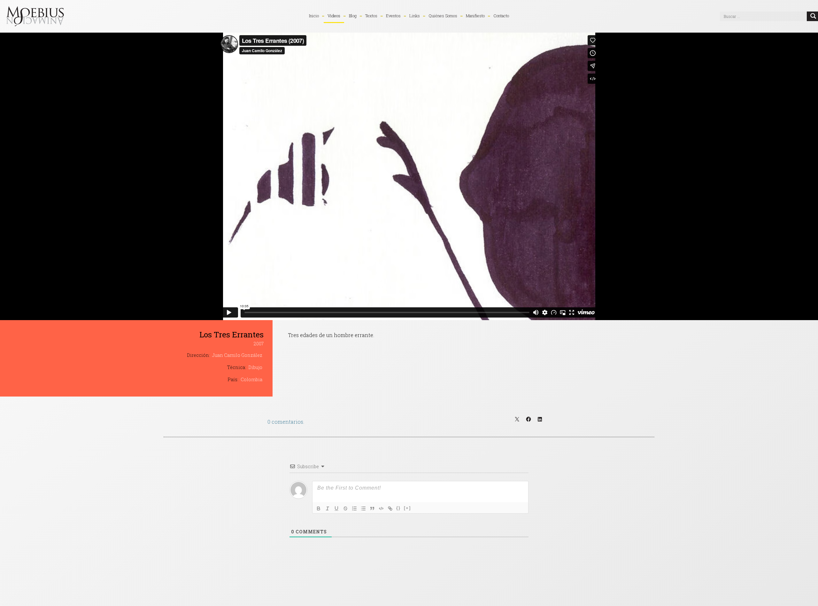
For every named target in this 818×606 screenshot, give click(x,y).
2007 (259, 344)
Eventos (393, 16)
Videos (334, 16)
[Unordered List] (363, 508)
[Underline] (336, 508)
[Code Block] (381, 508)
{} (398, 508)
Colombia (251, 379)
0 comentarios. (285, 421)
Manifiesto (475, 16)
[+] (407, 508)
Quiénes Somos (442, 16)
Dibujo (255, 367)
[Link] (390, 508)
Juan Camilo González (237, 355)
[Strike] (345, 508)
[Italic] (327, 508)
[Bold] (318, 508)
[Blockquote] (372, 508)
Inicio (314, 16)
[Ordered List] (354, 508)
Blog (353, 16)
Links (414, 16)
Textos (371, 16)
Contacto (501, 16)
